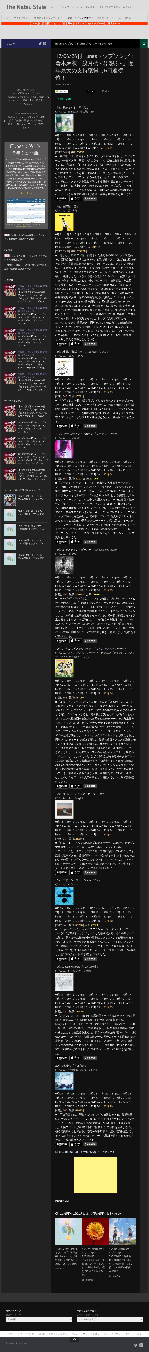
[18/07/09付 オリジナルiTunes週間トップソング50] (10, 530)
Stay (101, 794)
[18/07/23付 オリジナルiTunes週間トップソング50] (10, 500)
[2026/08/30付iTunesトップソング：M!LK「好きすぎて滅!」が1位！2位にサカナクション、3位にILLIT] (10, 312)
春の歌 (83, 107)
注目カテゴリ (104, 17)
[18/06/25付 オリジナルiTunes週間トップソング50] (10, 559)
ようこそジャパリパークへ (111, 648)
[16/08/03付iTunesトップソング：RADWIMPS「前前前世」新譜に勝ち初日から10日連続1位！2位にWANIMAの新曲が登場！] (122, 1231)
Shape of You (91, 880)
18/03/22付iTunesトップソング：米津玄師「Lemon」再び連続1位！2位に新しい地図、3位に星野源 (66, 1256)
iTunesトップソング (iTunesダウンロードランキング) (83, 43)
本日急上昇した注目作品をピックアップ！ (90, 1152)
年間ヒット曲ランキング (47, 17)
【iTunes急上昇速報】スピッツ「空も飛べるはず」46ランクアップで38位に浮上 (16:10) (74, 23)
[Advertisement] (74, 31)
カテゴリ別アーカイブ (88, 1315)
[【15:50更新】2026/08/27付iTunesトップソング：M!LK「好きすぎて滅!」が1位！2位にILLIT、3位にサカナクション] (10, 378)
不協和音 (79, 1065)
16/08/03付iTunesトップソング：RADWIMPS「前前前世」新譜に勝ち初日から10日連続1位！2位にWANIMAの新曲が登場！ (120, 1260)
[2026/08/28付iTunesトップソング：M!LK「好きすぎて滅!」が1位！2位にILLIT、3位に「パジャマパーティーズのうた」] (10, 356)
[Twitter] (40, 43)
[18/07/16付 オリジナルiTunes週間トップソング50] (10, 515)
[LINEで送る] (61, 91)
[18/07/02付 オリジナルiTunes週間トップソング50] (10, 544)
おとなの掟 (89, 966)
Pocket (106, 91)
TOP (8, 17)
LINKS (128, 17)
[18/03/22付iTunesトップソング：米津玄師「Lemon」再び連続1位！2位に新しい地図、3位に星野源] (68, 1231)
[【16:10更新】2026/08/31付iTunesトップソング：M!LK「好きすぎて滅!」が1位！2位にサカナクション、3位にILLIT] (10, 290)
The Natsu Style (26, 7)
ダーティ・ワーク (106, 433)
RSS (119, 17)
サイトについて (22, 17)
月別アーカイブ (13, 1315)
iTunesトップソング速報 (78, 17)
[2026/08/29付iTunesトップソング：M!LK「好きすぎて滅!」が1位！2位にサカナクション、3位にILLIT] (10, 334)
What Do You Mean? (106, 549)
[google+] (45, 43)
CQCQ (103, 351)
